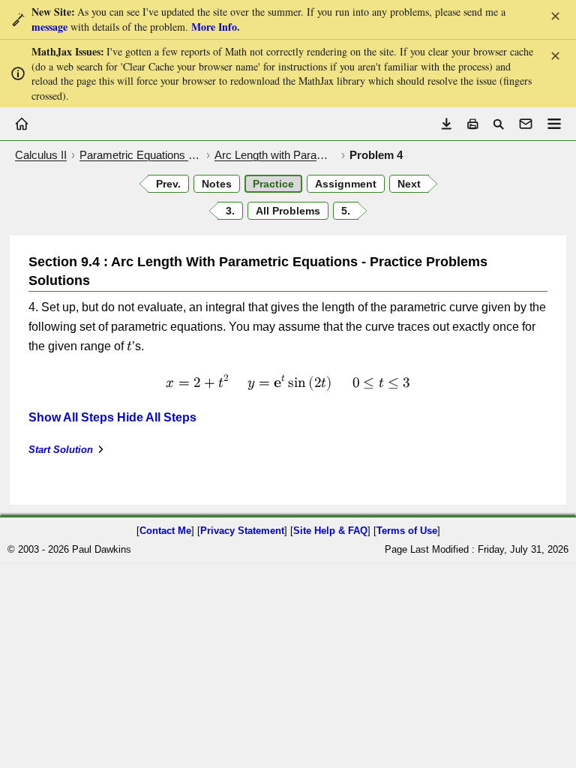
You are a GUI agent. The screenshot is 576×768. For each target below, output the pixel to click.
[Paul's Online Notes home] (21, 123)
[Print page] (472, 124)
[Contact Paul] (525, 123)
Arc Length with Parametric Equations (275, 154)
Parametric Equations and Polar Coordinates (141, 154)
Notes (217, 184)
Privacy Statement (242, 530)
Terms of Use (406, 530)
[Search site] (498, 124)
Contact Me (165, 530)
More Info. (215, 26)
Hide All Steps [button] (156, 417)
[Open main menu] (554, 123)
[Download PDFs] (446, 124)
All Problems (288, 211)
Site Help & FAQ (330, 530)
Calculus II (41, 154)
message (50, 26)
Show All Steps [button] (71, 417)
